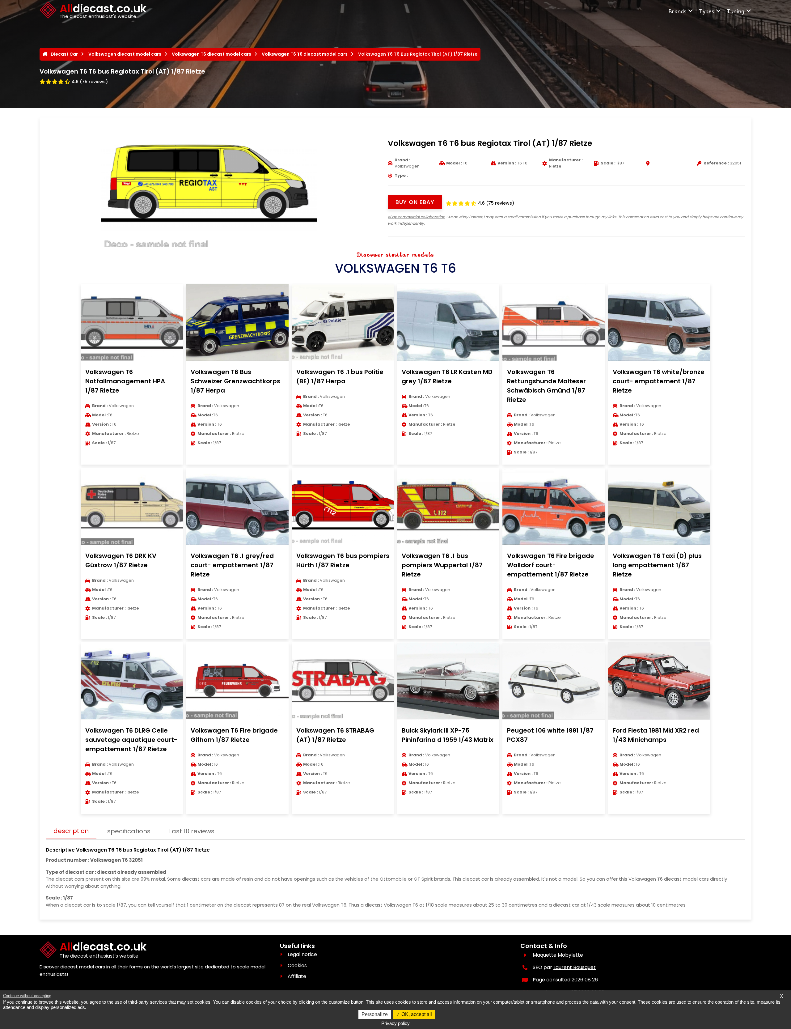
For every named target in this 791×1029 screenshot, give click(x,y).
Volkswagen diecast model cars (124, 54)
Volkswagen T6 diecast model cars (211, 54)
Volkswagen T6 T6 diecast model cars (305, 54)
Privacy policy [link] (395, 1023)
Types (706, 10)
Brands (677, 10)
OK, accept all (416, 1014)
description (71, 831)
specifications (128, 831)
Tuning (735, 10)
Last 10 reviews (191, 831)
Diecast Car (64, 54)
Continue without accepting (27, 995)
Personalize (375, 1014)
